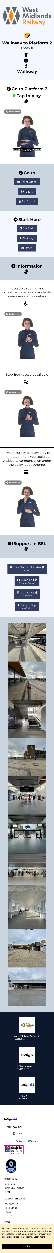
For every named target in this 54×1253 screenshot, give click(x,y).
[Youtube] (20, 1133)
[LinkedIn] (13, 1133)
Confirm (27, 1246)
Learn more (39, 1236)
